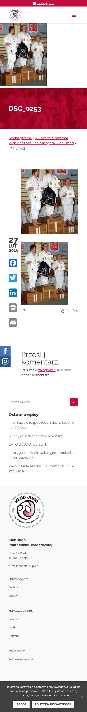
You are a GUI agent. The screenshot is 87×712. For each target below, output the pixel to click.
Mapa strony (17, 650)
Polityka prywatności (53, 704)
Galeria (13, 587)
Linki (12, 627)
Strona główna (20, 138)
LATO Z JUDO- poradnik (28, 444)
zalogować (47, 370)
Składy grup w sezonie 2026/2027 (36, 436)
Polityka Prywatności (22, 659)
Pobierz (14, 619)
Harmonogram (18, 579)
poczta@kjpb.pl (28, 566)
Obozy (13, 595)
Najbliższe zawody (21, 610)
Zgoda (21, 704)
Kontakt (14, 635)
